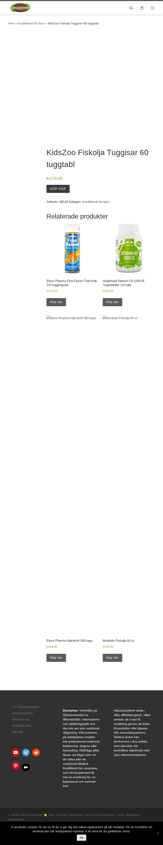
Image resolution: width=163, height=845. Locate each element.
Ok (81, 837)
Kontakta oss (20, 719)
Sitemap (17, 731)
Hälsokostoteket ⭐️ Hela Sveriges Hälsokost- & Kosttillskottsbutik (67, 815)
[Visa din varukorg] (141, 7)
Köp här (58, 189)
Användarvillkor (22, 725)
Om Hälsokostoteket (25, 707)
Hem (11, 23)
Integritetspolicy (22, 713)
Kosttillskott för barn (31, 23)
